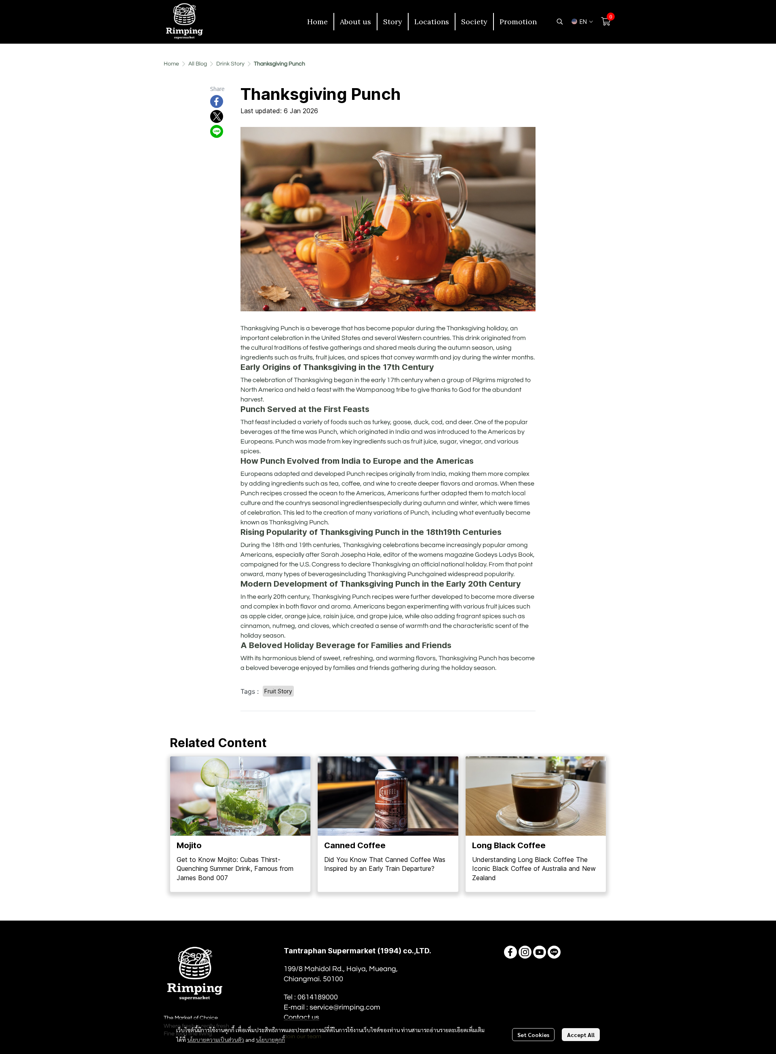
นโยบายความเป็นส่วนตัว (215, 1039)
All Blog (197, 64)
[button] (560, 21)
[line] (554, 952)
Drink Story (230, 64)
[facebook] (510, 952)
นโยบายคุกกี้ (270, 1039)
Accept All (581, 1034)
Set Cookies (533, 1034)
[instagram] (525, 952)
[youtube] (539, 952)
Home (171, 64)
